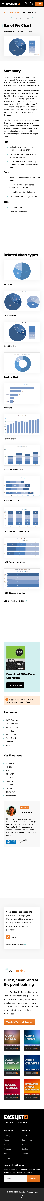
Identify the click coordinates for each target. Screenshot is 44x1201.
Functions (7, 1144)
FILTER (9, 767)
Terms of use (32, 1192)
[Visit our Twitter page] (22, 1197)
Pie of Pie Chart (10, 315)
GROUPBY (10, 774)
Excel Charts (11, 738)
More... (9, 745)
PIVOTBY (9, 777)
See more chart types (14, 601)
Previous (17, 18)
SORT (8, 770)
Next (28, 18)
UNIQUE (9, 788)
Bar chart (8, 408)
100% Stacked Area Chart (15, 593)
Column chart (10, 439)
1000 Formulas (12, 720)
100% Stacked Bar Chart (14, 562)
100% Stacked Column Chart (16, 531)
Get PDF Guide (15, 685)
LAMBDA (9, 781)
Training (19, 970)
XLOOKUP (10, 763)
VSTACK (9, 785)
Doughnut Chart (11, 377)
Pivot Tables (11, 731)
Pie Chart (8, 284)
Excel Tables (11, 734)
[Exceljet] (16, 1120)
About (24, 1135)
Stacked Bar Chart (12, 500)
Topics (24, 1144)
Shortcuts (8, 1153)
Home (4, 12)
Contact (25, 1149)
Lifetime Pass (24, 702)
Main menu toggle (3, 3)
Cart (31, 3)
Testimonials (27, 1140)
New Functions (12, 795)
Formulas (7, 1149)
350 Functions (12, 724)
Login (38, 3)
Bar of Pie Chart (10, 346)
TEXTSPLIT (10, 792)
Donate (25, 1153)
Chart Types (14, 12)
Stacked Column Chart (13, 469)
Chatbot (9, 742)
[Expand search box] (26, 3)
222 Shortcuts (12, 727)
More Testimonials (15, 944)
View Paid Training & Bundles (19, 1022)
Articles (7, 1158)
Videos (6, 1140)
